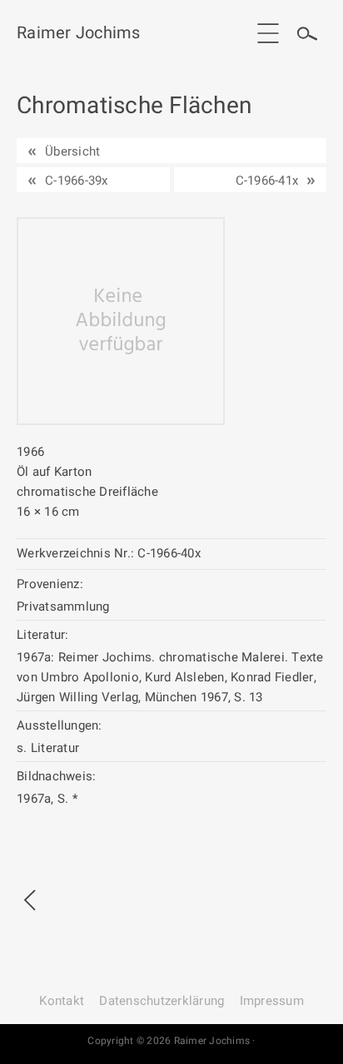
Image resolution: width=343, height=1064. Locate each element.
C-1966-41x (267, 180)
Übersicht (72, 151)
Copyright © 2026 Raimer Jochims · (171, 1040)
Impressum (272, 1001)
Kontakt (61, 1001)
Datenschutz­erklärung (161, 1001)
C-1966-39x (76, 180)
